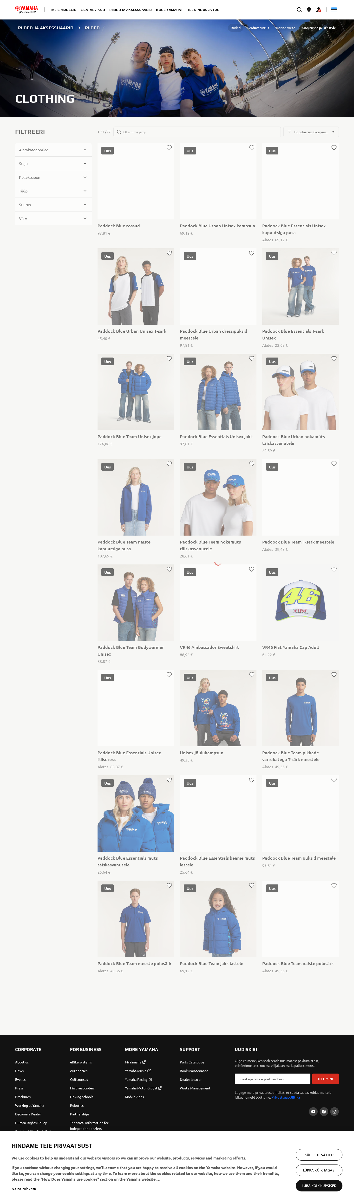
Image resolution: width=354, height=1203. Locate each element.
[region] (177, 1167)
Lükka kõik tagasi (319, 1170)
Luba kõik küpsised (319, 1185)
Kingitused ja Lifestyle (319, 28)
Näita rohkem (24, 1188)
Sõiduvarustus (258, 28)
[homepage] (26, 9)
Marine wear (285, 28)
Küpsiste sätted (319, 1154)
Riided (236, 28)
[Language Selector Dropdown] (334, 9)
